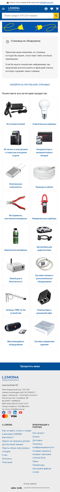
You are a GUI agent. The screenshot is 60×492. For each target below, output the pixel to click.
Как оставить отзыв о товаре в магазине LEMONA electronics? (16, 434)
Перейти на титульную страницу (30, 85)
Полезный (7, 462)
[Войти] (46, 9)
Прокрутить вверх (30, 366)
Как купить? (39, 433)
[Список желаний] (51, 9)
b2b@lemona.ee (46, 3)
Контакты (7, 458)
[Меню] (3, 8)
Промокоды (38, 465)
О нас (5, 455)
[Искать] (56, 16)
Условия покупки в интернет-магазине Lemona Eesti (42, 454)
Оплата (36, 436)
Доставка (37, 440)
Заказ (35, 461)
